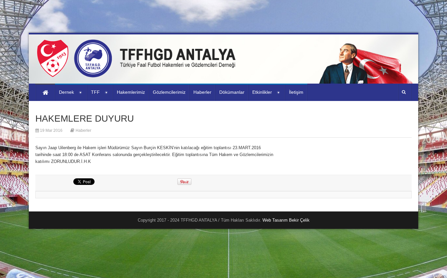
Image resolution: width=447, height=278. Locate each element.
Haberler (83, 130)
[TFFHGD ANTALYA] (138, 73)
